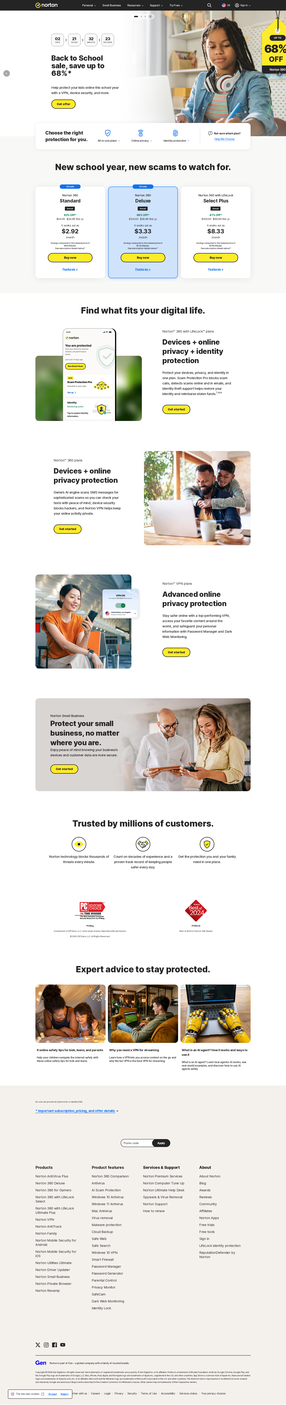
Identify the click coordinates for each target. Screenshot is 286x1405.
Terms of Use (149, 1393)
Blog (202, 1183)
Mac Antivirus (102, 1211)
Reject (64, 1394)
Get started (176, 409)
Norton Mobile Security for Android (55, 1242)
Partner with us (78, 1393)
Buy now (70, 257)
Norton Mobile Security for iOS (55, 1254)
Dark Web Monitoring (108, 1301)
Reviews (205, 1197)
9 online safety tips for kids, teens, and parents (70, 1050)
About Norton (209, 1176)
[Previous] (6, 73)
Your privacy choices (213, 1393)
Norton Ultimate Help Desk (163, 1190)
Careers (95, 1393)
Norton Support (155, 1204)
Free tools (207, 1232)
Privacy (119, 1393)
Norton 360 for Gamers (53, 1190)
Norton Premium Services (162, 1176)
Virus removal (102, 1218)
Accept (52, 1394)
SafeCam (99, 1294)
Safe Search (101, 1246)
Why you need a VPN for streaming (134, 1050)
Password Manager (106, 1266)
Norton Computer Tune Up (163, 1183)
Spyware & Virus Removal (162, 1197)
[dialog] (40, 1394)
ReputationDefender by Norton (217, 1255)
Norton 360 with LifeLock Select (54, 1199)
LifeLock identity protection (220, 1246)
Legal (107, 1393)
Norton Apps (209, 1218)
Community (208, 1204)
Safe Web (99, 1239)
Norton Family (46, 1233)
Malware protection (106, 1225)
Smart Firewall (103, 1260)
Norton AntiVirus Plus (51, 1176)
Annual (70, 209)
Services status (188, 1393)
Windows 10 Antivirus (108, 1197)
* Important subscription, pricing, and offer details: (75, 1111)
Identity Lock (101, 1308)
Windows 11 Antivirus (107, 1204)
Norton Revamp (47, 1291)
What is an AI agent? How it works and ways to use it (214, 1052)
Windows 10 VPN (105, 1253)
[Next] (279, 73)
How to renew (154, 1211)
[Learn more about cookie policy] (43, 1394)
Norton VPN (44, 1220)
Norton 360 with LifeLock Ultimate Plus (54, 1210)
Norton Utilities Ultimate (53, 1263)
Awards (204, 1190)
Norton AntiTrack (48, 1226)
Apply (161, 1143)
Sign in (204, 1239)
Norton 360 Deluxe (50, 1183)
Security (132, 1393)
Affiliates (205, 1211)
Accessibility (168, 1393)
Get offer (63, 104)
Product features (108, 1167)
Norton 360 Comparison (110, 1176)
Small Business (111, 5)
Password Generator (107, 1273)
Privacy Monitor (104, 1287)
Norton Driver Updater (52, 1270)
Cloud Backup (102, 1232)
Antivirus (98, 1183)
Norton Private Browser (53, 1284)
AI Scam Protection (106, 1190)
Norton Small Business (52, 1277)
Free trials (207, 1225)
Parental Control (104, 1280)
